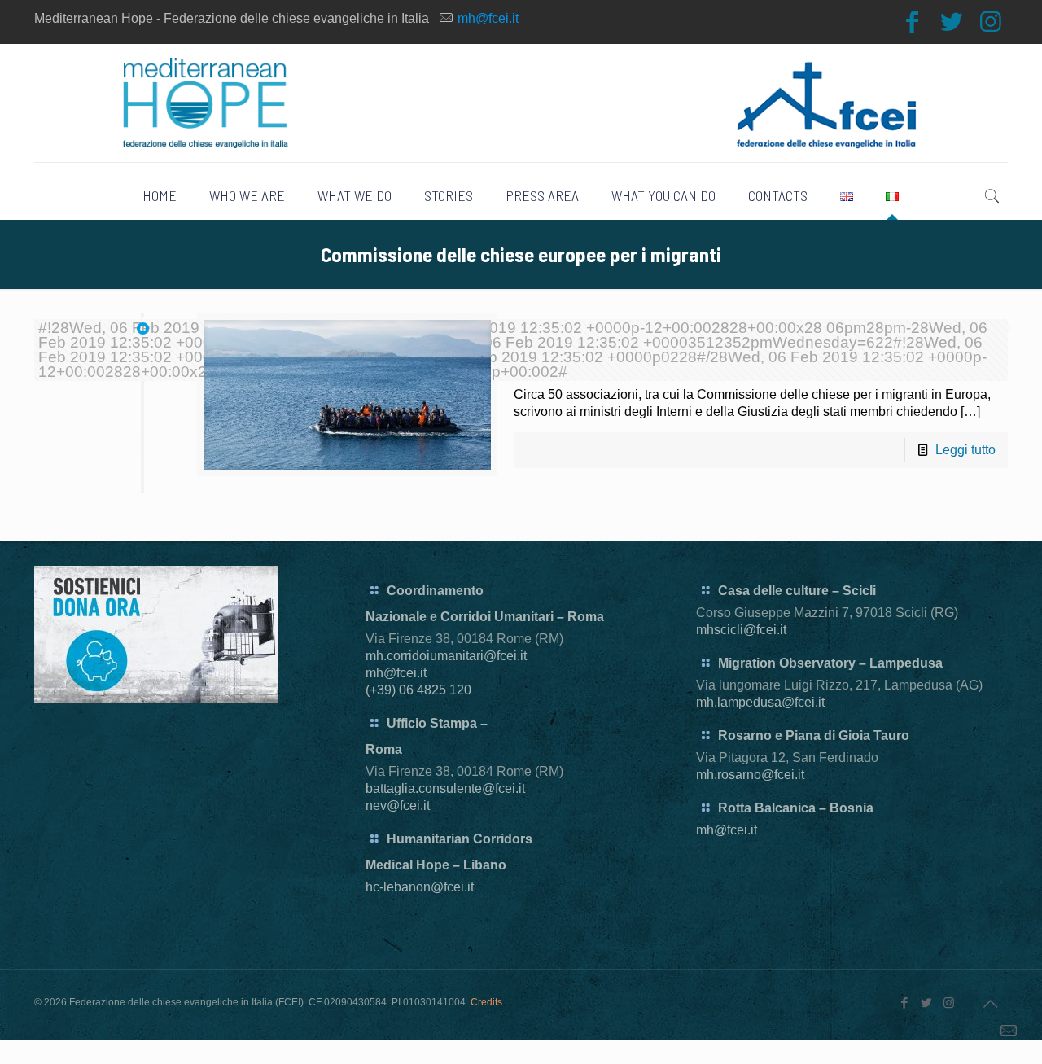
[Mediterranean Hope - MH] (521, 103)
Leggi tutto (965, 450)
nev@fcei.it (398, 805)
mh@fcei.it (488, 18)
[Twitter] (952, 21)
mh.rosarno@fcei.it (750, 775)
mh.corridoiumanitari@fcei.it (446, 656)
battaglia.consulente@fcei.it (445, 788)
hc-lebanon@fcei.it (420, 887)
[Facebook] (912, 21)
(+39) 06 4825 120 (418, 690)
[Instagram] (991, 21)
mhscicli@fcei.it (741, 630)
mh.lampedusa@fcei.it (760, 702)
